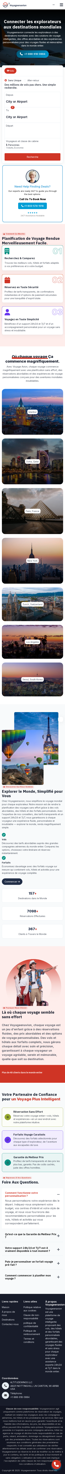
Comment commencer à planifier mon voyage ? (28, 1277)
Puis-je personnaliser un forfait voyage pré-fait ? (29, 1263)
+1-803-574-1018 (34, 206)
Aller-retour (33, 80)
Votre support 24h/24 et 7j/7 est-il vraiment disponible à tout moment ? (27, 1249)
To (7, 110)
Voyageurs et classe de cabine (22, 141)
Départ (9, 125)
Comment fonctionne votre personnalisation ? (21, 1194)
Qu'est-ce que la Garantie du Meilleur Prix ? (30, 1236)
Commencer (11, 881)
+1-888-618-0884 (34, 53)
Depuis (9, 95)
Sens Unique (14, 80)
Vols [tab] (11, 70)
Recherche (32, 157)
